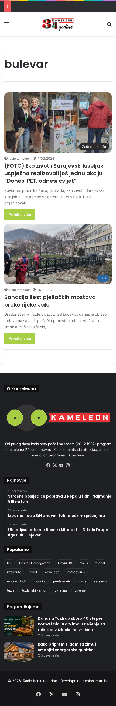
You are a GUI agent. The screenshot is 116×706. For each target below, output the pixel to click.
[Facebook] (48, 465)
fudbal (100, 563)
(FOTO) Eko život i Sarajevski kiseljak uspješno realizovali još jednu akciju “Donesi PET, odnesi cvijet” (53, 173)
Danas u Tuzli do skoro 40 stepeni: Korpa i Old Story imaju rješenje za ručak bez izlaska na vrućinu (71, 624)
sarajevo (100, 581)
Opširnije (76, 455)
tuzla (11, 590)
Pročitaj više (19, 214)
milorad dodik (17, 581)
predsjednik (62, 581)
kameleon (52, 572)
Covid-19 (65, 563)
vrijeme (80, 590)
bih (9, 563)
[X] (55, 465)
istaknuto (14, 572)
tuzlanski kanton (34, 590)
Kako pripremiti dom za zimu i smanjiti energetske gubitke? (67, 647)
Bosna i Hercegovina (34, 563)
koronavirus (76, 572)
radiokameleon (19, 158)
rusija (82, 581)
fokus (84, 563)
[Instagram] (67, 465)
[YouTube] (61, 465)
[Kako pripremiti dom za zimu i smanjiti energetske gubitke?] (19, 652)
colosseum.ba (96, 681)
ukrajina (61, 590)
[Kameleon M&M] (58, 24)
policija (40, 581)
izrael (33, 572)
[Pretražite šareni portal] (109, 26)
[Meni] (6, 26)
